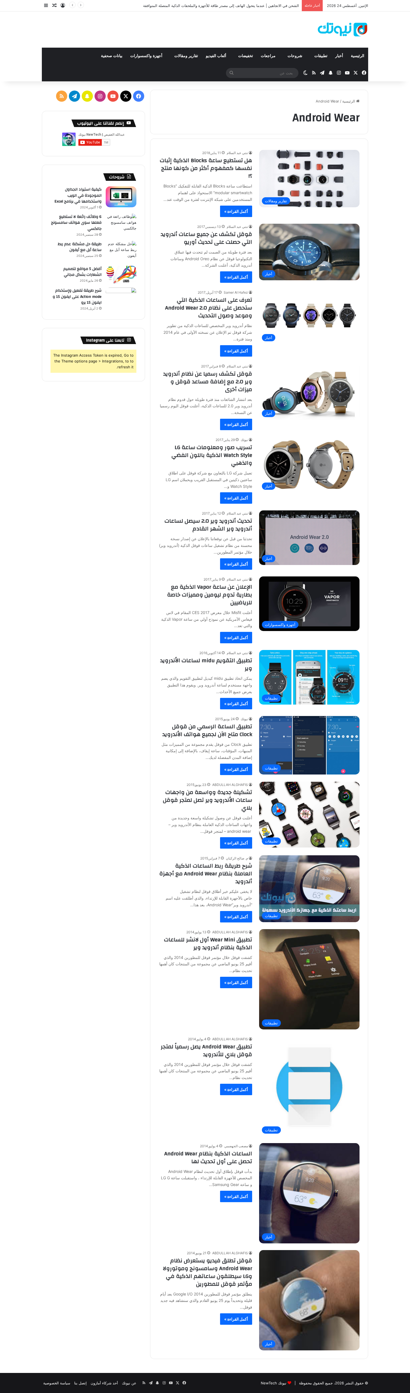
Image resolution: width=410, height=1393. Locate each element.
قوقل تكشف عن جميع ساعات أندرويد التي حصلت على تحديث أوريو (206, 238)
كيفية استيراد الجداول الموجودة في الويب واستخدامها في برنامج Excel (78, 195)
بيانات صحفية (111, 56)
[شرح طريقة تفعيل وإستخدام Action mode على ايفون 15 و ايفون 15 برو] (121, 298)
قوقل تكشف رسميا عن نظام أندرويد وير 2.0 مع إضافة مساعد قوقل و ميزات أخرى (207, 381)
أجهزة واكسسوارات (146, 56)
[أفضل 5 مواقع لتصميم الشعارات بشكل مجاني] (121, 275)
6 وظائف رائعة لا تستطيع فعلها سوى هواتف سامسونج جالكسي (76, 222)
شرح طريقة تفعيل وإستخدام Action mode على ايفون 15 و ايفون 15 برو (77, 296)
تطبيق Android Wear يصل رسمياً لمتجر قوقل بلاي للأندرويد (206, 1050)
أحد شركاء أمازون (104, 1383)
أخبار (339, 56)
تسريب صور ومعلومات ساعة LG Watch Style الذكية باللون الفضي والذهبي (212, 455)
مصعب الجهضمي (236, 1146)
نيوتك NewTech (273, 1383)
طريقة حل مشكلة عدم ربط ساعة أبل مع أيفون (80, 247)
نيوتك (244, 440)
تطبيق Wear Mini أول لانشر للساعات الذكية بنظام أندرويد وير (208, 943)
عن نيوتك (129, 1383)
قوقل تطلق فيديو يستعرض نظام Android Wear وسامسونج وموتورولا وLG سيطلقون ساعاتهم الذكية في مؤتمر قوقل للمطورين (207, 1272)
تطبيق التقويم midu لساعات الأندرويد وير (206, 664)
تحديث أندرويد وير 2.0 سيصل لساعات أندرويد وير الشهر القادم (208, 525)
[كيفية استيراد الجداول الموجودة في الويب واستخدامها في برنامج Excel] (121, 196)
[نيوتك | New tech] (342, 29)
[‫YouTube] (113, 96)
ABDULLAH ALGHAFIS (230, 785)
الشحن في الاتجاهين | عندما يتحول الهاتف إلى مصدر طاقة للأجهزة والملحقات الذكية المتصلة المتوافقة (221, 5)
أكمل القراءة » (236, 211)
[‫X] (125, 96)
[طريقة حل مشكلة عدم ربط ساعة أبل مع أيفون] (121, 251)
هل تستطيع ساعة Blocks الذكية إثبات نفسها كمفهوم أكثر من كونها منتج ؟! (206, 168)
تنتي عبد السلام (237, 153)
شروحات (295, 56)
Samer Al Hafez (236, 292)
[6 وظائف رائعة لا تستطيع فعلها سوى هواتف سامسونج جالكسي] (121, 224)
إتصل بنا (80, 1383)
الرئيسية (357, 56)
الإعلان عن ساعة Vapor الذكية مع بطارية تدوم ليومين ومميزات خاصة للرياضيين (209, 595)
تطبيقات (320, 56)
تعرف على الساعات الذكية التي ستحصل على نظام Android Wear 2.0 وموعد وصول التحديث (208, 308)
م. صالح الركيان (237, 858)
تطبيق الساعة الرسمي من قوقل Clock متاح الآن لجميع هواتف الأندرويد (207, 730)
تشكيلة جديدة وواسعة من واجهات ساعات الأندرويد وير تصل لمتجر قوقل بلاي (207, 800)
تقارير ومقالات (186, 56)
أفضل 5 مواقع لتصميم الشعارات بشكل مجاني (82, 272)
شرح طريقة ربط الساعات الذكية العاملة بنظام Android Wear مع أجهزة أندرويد (205, 874)
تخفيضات (245, 56)
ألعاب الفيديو (216, 56)
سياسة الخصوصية (56, 1383)
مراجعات (269, 56)
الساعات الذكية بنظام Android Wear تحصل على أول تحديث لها (208, 1157)
